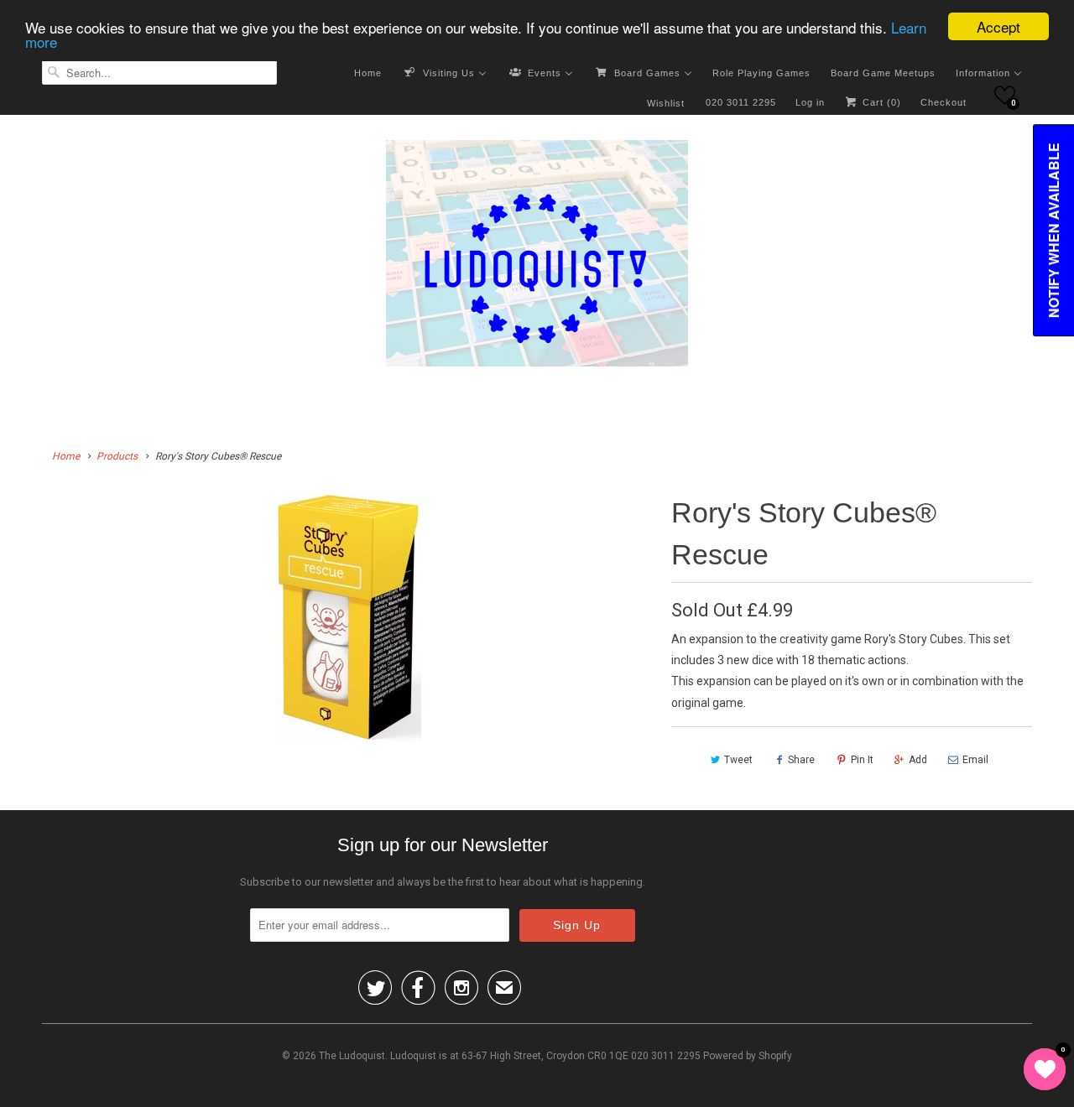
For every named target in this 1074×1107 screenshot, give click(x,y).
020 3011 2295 (741, 102)
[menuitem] (367, 72)
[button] (1004, 95)
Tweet (738, 760)
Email (975, 760)
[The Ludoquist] (537, 256)
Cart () (880, 102)
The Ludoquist (352, 1056)
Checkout (943, 102)
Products (117, 456)
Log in (810, 102)
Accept (998, 26)
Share (801, 760)
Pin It (862, 760)
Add (918, 760)
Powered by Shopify (747, 1056)
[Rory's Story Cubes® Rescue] (348, 617)
